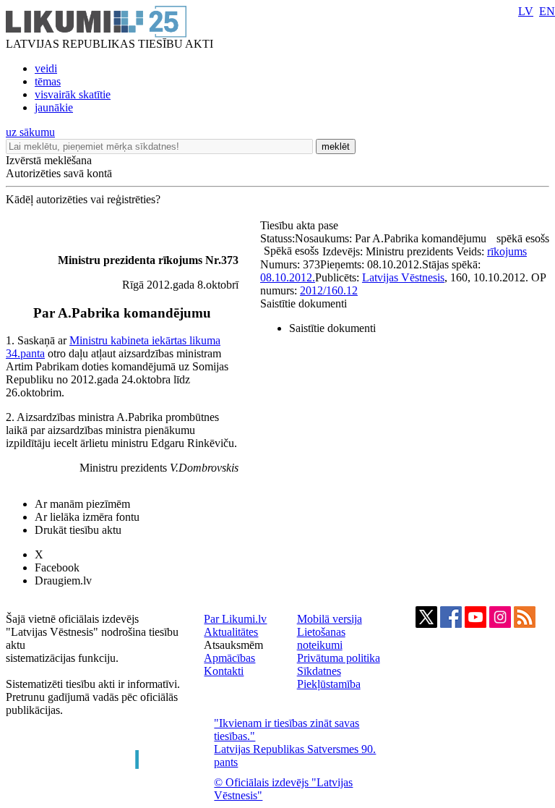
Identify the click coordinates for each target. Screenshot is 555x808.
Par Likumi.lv (235, 619)
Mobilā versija (329, 619)
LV (525, 11)
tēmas (48, 81)
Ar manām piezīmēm (82, 504)
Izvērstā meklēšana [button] (49, 160)
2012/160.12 (329, 290)
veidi (46, 68)
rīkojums (507, 251)
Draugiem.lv (63, 580)
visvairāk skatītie (73, 94)
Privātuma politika (338, 658)
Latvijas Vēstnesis (403, 277)
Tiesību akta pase (300, 225)
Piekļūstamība (329, 684)
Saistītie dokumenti (303, 303)
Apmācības (229, 658)
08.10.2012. (287, 277)
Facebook (57, 567)
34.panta (25, 353)
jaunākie (54, 107)
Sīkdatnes (319, 671)
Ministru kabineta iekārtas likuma (144, 340)
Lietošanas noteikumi (321, 638)
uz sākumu (30, 132)
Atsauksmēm (233, 645)
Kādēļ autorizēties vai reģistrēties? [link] (83, 199)
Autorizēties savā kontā (59, 173)
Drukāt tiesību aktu (78, 530)
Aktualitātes (231, 632)
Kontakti (224, 671)
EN (547, 11)
